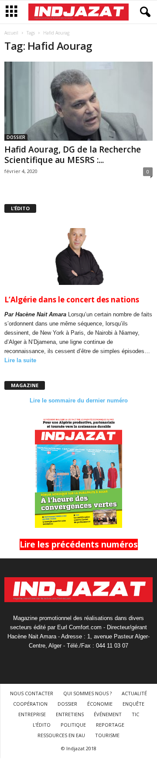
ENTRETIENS (70, 714)
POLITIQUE (73, 724)
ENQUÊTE (133, 703)
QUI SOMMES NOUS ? (87, 693)
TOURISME (107, 735)
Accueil (11, 33)
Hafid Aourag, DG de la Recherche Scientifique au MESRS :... (72, 155)
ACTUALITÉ (134, 693)
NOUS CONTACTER (31, 693)
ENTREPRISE (32, 714)
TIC (135, 714)
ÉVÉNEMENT (108, 714)
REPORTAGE (110, 724)
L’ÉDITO (42, 724)
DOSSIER (16, 137)
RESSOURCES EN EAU (61, 735)
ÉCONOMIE (100, 703)
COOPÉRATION (30, 703)
